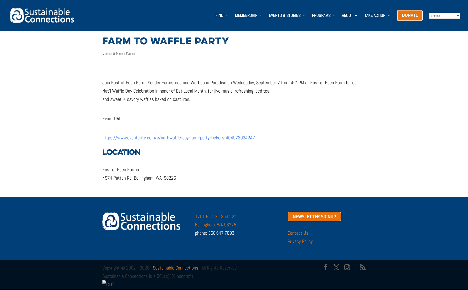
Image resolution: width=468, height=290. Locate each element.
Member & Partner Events (118, 53)
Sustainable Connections (175, 268)
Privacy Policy (300, 241)
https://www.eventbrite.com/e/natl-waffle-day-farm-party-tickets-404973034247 (178, 138)
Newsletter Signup (314, 216)
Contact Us (298, 233)
